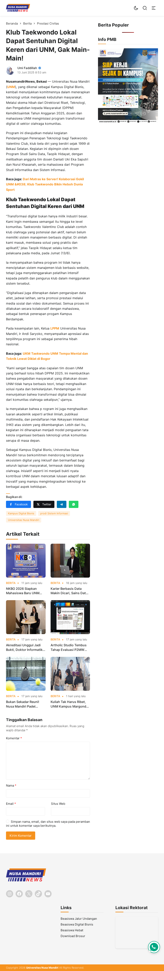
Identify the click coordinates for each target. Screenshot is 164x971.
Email (11, 804)
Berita (11, 583)
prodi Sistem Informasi (54, 513)
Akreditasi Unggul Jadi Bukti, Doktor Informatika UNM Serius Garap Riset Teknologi (25, 647)
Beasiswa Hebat (72, 930)
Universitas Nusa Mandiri (23, 520)
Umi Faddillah (27, 67)
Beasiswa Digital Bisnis (77, 924)
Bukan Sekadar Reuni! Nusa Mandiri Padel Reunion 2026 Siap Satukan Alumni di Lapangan (22, 704)
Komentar (14, 738)
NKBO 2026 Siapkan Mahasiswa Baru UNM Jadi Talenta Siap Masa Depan (23, 591)
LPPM (54, 328)
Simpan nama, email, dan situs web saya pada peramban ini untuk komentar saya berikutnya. (48, 823)
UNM (11, 87)
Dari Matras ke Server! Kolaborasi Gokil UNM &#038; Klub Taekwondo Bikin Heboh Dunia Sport (45, 184)
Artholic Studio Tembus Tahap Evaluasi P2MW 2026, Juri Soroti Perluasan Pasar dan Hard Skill (70, 647)
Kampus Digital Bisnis (21, 513)
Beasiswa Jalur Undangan (79, 919)
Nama (11, 785)
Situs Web (58, 804)
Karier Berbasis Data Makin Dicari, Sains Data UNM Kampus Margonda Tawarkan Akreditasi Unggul (69, 591)
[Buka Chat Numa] (154, 947)
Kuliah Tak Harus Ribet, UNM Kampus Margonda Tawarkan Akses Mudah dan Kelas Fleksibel (69, 704)
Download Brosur (73, 936)
